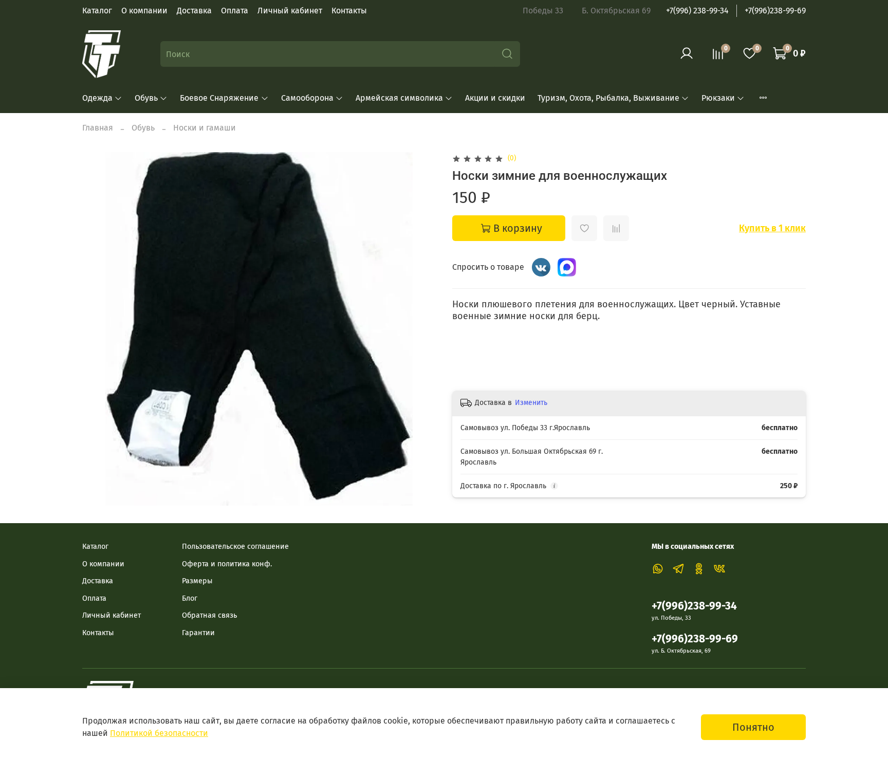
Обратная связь (209, 615)
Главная (97, 128)
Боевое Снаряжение (219, 98)
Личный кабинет (289, 10)
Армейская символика (399, 98)
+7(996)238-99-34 (694, 606)
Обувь (146, 98)
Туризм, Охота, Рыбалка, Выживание (608, 98)
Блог (189, 598)
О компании (144, 10)
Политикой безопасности (159, 733)
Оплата (234, 10)
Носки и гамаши (204, 128)
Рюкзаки (718, 98)
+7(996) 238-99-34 (697, 10)
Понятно (753, 727)
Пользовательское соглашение (235, 546)
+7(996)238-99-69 (775, 10)
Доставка (194, 10)
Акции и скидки (495, 98)
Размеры (197, 581)
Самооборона (307, 98)
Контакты (349, 10)
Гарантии (198, 632)
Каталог (97, 10)
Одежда (97, 98)
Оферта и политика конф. (227, 564)
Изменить (531, 402)
